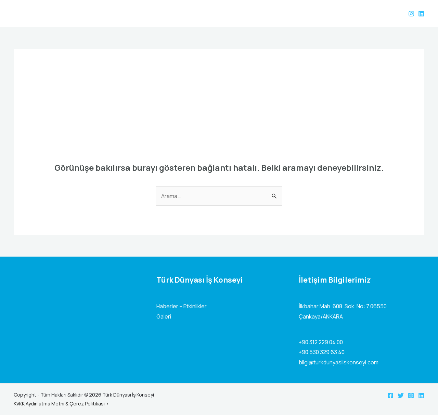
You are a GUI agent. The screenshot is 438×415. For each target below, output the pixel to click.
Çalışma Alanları (367, 13)
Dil (395, 13)
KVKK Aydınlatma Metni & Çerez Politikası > (61, 403)
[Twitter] (401, 395)
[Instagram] (411, 14)
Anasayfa (301, 13)
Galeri (163, 316)
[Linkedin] (421, 14)
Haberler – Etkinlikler (181, 306)
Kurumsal (330, 13)
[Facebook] (390, 395)
